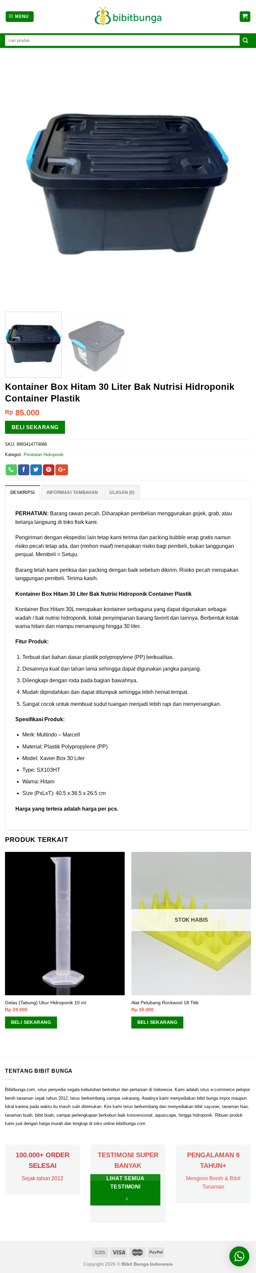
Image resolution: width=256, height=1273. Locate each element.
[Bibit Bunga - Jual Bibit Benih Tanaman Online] (128, 16)
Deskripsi (22, 492)
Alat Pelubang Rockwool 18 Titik (165, 1002)
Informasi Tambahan (72, 492)
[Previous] (18, 184)
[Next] (238, 184)
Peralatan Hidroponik (44, 454)
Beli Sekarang (35, 427)
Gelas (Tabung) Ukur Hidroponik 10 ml (45, 1002)
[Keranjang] (245, 16)
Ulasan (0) (121, 492)
